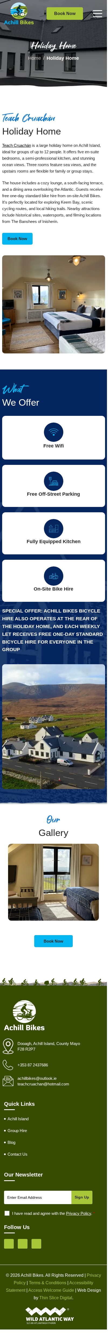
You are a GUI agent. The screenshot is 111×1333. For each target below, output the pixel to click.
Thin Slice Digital (55, 1297)
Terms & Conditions (47, 1282)
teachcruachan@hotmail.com (43, 1084)
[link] (17, 239)
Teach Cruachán (16, 145)
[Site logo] (19, 13)
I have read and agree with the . (53, 1213)
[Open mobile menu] (98, 13)
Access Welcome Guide (51, 1290)
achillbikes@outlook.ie (37, 1078)
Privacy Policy (78, 1213)
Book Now (64, 13)
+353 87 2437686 (33, 1065)
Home (34, 58)
